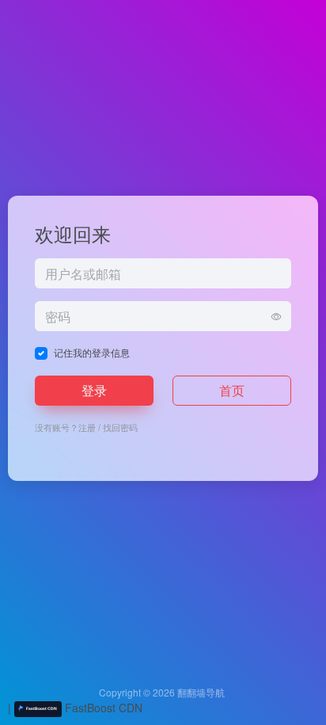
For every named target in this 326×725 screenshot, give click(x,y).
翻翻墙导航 (201, 692)
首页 (231, 390)
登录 (94, 390)
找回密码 (120, 427)
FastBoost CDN (102, 707)
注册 (87, 427)
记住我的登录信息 (92, 352)
